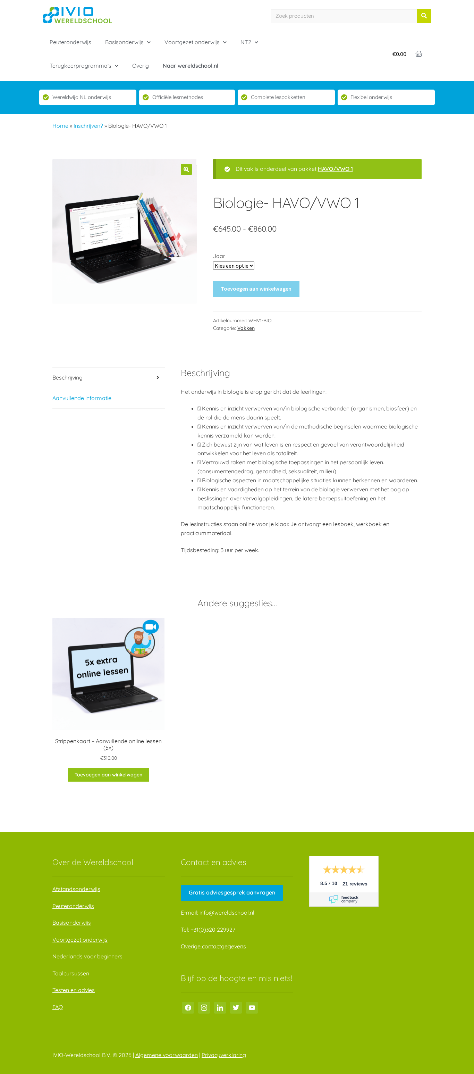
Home (60, 125)
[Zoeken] (424, 16)
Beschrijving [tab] (67, 377)
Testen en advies (73, 989)
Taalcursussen (70, 973)
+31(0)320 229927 (213, 929)
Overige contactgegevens (213, 946)
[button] (186, 169)
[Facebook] (188, 1007)
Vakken (246, 328)
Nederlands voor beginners (87, 956)
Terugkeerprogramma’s (80, 65)
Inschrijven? (88, 125)
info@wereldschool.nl (227, 912)
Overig (140, 65)
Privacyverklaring (224, 1054)
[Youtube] (252, 1007)
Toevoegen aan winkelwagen (256, 288)
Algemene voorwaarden (166, 1054)
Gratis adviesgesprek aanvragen (232, 892)
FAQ (57, 1007)
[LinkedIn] (220, 1007)
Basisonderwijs (124, 42)
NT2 (245, 42)
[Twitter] (236, 1007)
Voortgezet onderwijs (192, 42)
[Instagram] (204, 1007)
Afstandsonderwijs (76, 888)
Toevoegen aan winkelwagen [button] (108, 775)
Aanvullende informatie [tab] (81, 397)
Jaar (219, 255)
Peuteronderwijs (70, 42)
